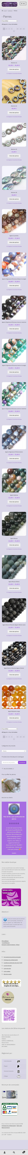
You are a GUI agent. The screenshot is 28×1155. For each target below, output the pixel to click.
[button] (14, 73)
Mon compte (4, 1152)
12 (17, 28)
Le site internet (8, 965)
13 (20, 28)
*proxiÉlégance (6, 943)
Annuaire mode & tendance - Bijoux (10, 944)
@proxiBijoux (5, 941)
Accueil (5, 10)
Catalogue (10, 10)
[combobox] (14, 751)
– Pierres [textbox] (13, 751)
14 (23, 28)
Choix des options (14, 69)
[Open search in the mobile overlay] (14, 762)
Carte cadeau (7, 971)
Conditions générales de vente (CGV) (13, 963)
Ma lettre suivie (7, 974)
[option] (14, 828)
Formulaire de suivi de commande (12, 957)
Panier (21, 1151)
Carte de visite (7, 968)
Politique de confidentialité (11, 960)
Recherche (14, 1152)
